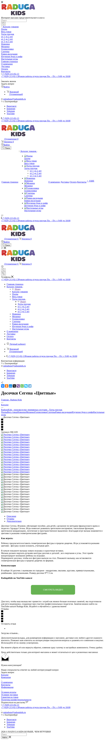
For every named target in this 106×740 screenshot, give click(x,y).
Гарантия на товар (9, 697)
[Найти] (3, 24)
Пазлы (4, 412)
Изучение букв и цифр (82, 412)
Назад (17, 289)
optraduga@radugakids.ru (14, 99)
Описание (11, 516)
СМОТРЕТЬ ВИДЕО (53, 590)
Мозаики (30, 412)
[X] (14, 386)
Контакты (5, 685)
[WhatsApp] (22, 386)
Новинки (21, 412)
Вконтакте (11, 106)
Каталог (5, 675)
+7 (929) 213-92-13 (10, 74)
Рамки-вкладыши (63, 412)
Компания (6, 677)
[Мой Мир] (10, 386)
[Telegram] (29, 386)
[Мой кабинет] (2, 267)
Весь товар (12, 412)
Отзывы (10, 519)
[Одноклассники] (6, 386)
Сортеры (51, 412)
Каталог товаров (20, 291)
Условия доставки (9, 695)
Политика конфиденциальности (16, 699)
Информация (7, 687)
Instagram (11, 108)
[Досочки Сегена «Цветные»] (15, 434)
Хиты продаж (24, 304)
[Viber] (18, 386)
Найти (4, 737)
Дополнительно (14, 521)
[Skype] (26, 386)
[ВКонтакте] (2, 386)
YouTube (11, 113)
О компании (7, 682)
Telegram (11, 111)
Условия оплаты (8, 692)
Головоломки (41, 412)
